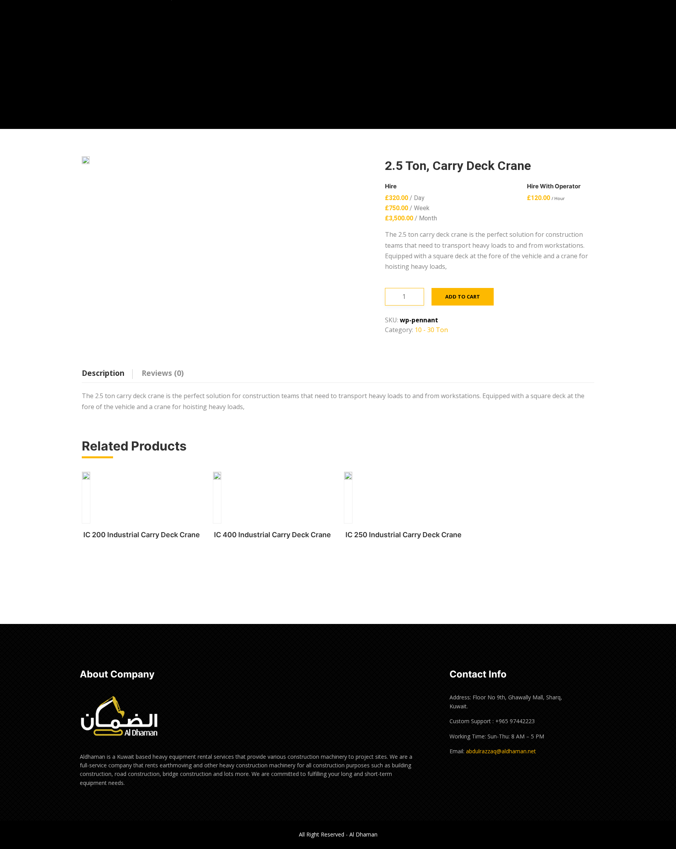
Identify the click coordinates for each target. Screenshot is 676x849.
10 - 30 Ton (431, 329)
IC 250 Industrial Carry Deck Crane (403, 535)
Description (103, 373)
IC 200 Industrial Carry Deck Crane (141, 535)
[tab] (109, 370)
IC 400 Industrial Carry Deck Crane (272, 535)
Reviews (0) (163, 373)
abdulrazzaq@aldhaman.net (501, 751)
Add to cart (462, 296)
